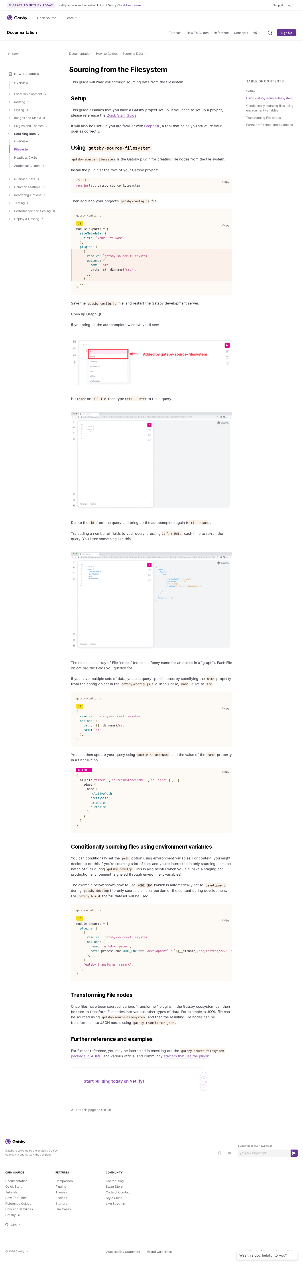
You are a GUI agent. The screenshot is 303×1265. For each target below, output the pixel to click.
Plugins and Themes (30, 126)
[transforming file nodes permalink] (69, 995)
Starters (61, 1203)
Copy (226, 182)
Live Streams (115, 1203)
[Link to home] (17, 17)
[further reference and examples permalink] (69, 1039)
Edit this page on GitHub (93, 1110)
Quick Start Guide (121, 115)
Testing (21, 203)
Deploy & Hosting (28, 219)
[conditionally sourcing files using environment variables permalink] (69, 846)
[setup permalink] (69, 98)
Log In (290, 5)
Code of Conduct (118, 1192)
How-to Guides (107, 53)
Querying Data (26, 179)
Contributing (115, 1181)
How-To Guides (198, 33)
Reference (221, 33)
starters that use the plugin (186, 1056)
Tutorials (175, 33)
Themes (61, 1192)
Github (15, 1225)
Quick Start (13, 1186)
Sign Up (286, 33)
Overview (21, 83)
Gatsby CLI (13, 1215)
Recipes (61, 1198)
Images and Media (29, 118)
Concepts (241, 33)
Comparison (64, 1181)
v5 (255, 33)
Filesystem (22, 149)
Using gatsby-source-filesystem (269, 98)
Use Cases (63, 1209)
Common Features (29, 187)
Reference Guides (18, 1203)
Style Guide (114, 1198)
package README (86, 1056)
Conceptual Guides (19, 1209)
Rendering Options (29, 195)
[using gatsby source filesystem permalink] (69, 147)
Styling (21, 110)
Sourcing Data (132, 53)
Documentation (22, 32)
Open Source (46, 18)
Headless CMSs (25, 157)
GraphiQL (152, 126)
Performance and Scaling (34, 211)
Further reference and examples (269, 125)
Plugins (60, 1186)
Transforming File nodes (263, 117)
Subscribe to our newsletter (255, 1145)
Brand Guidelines (159, 1251)
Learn (69, 18)
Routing (21, 102)
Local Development (30, 94)
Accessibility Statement (123, 1251)
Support (278, 5)
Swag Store (114, 1186)
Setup (250, 91)
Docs (14, 54)
